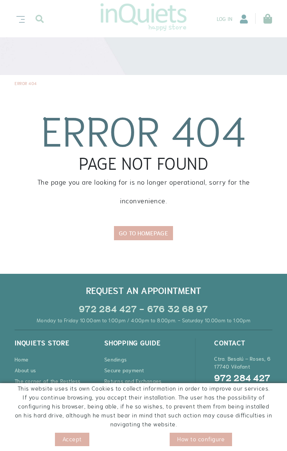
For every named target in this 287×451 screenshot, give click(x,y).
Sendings (115, 359)
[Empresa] (143, 17)
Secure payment (124, 370)
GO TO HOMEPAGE (143, 233)
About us (25, 370)
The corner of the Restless (48, 381)
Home (21, 359)
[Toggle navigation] (19, 18)
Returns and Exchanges (132, 381)
